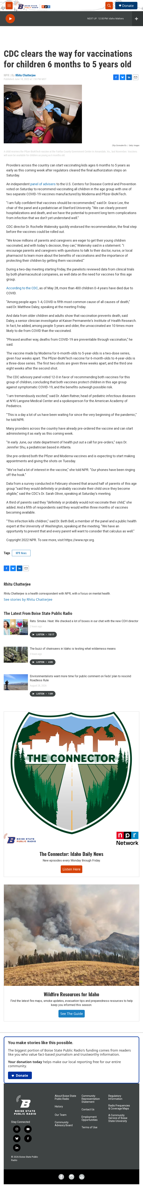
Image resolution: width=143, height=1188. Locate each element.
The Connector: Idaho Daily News (71, 853)
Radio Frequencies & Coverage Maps (119, 1107)
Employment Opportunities (90, 1118)
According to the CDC (22, 288)
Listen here (71, 869)
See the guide (71, 1013)
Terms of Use (89, 1127)
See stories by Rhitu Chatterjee (28, 599)
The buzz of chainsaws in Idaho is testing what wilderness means (73, 648)
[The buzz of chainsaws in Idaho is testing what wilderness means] (16, 655)
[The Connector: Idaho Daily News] (71, 778)
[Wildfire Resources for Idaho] (71, 935)
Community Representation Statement (91, 1099)
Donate (128, 6)
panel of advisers (43, 184)
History (59, 1106)
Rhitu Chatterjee (25, 75)
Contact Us (88, 1109)
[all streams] (137, 18)
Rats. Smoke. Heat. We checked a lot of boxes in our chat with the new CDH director (84, 621)
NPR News (21, 553)
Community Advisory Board (64, 1124)
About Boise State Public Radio (65, 1097)
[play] (10, 19)
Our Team (60, 1115)
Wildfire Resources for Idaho (71, 994)
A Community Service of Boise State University (117, 1118)
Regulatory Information (115, 1097)
